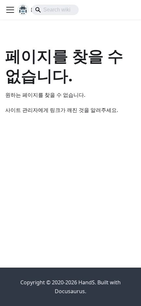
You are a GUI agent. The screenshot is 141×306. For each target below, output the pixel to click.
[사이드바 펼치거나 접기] (10, 10)
